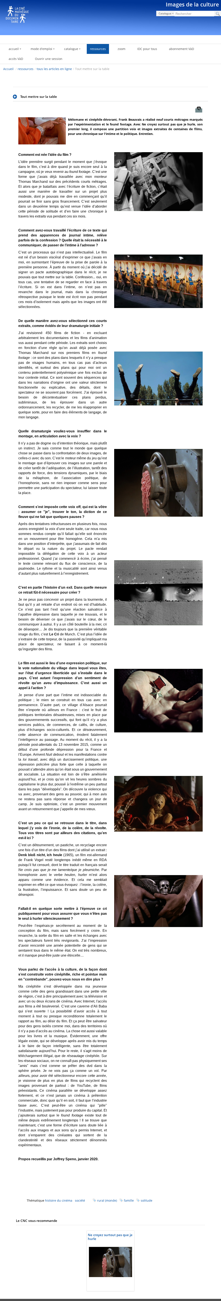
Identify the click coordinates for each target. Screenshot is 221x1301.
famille (129, 1200)
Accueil (8, 69)
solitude (146, 1200)
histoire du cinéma (58, 1200)
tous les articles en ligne (54, 69)
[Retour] (16, 96)
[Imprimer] (198, 110)
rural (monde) (107, 1200)
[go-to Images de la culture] (110, 16)
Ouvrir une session (48, 59)
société (80, 1200)
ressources (25, 69)
